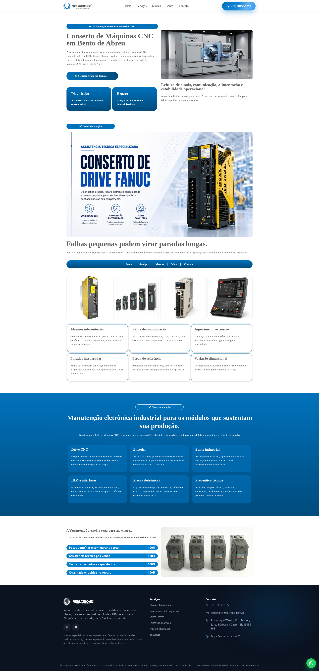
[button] (70, 185)
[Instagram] (66, 627)
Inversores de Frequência (164, 611)
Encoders (155, 634)
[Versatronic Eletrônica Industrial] (77, 6)
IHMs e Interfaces (160, 629)
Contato (184, 6)
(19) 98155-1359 (220, 605)
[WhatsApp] (75, 627)
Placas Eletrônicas (160, 605)
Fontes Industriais (160, 623)
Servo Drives (157, 617)
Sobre (169, 6)
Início (128, 6)
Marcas (156, 6)
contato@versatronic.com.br (227, 613)
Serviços (142, 6)
